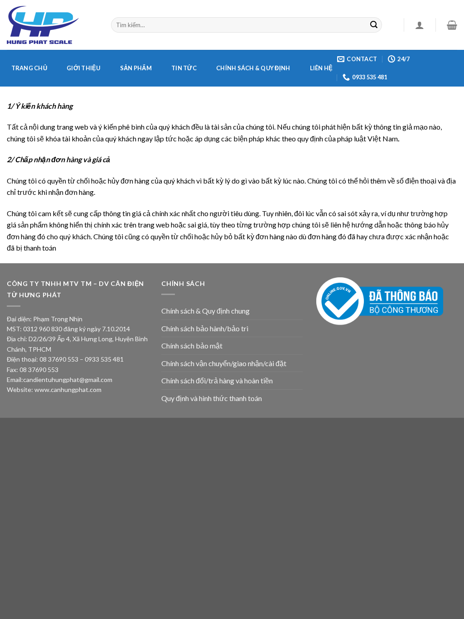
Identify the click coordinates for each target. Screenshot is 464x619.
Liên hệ (321, 68)
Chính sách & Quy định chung (205, 310)
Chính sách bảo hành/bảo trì (204, 328)
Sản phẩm (136, 68)
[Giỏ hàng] (452, 25)
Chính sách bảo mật (191, 345)
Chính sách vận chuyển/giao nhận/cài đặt (223, 363)
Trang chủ (29, 68)
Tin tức (184, 68)
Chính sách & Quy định (253, 68)
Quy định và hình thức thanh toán (211, 398)
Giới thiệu (84, 68)
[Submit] (374, 25)
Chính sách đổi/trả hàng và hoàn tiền (217, 380)
